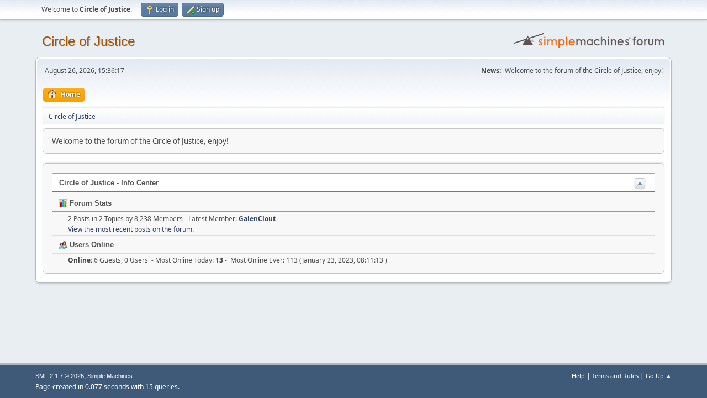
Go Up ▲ (659, 375)
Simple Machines (110, 376)
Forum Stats (89, 203)
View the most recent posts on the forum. (131, 229)
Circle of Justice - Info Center (109, 183)
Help (578, 375)
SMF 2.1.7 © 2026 (59, 376)
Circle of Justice (88, 41)
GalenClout (257, 218)
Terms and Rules (615, 375)
